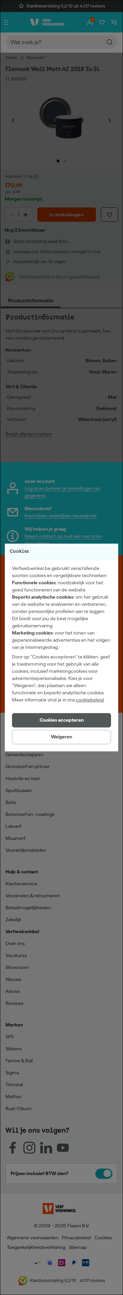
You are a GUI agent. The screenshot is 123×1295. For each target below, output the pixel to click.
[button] (61, 720)
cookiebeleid (90, 700)
